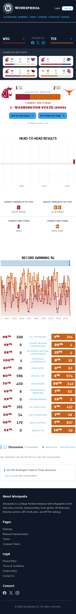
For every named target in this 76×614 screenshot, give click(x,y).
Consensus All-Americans (38, 391)
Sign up (67, 8)
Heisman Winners (38, 399)
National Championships (15, 534)
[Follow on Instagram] (43, 42)
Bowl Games (38, 368)
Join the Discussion (20, 115)
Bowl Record (38, 383)
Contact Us (8, 575)
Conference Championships (38, 360)
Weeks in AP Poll (38, 422)
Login (57, 8)
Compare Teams (11, 544)
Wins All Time (38, 376)
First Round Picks (38, 415)
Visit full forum (67, 447)
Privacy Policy (9, 561)
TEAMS (32, 17)
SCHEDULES (54, 17)
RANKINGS (23, 17)
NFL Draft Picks (38, 407)
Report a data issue (39, 123)
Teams (6, 539)
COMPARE (42, 17)
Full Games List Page (50, 115)
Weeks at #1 (38, 430)
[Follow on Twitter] (38, 42)
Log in (7, 475)
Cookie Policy (10, 570)
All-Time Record (38, 336)
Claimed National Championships (38, 344)
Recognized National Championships (38, 352)
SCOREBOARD (10, 17)
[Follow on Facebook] (32, 42)
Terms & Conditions (13, 566)
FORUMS (65, 17)
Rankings (7, 529)
